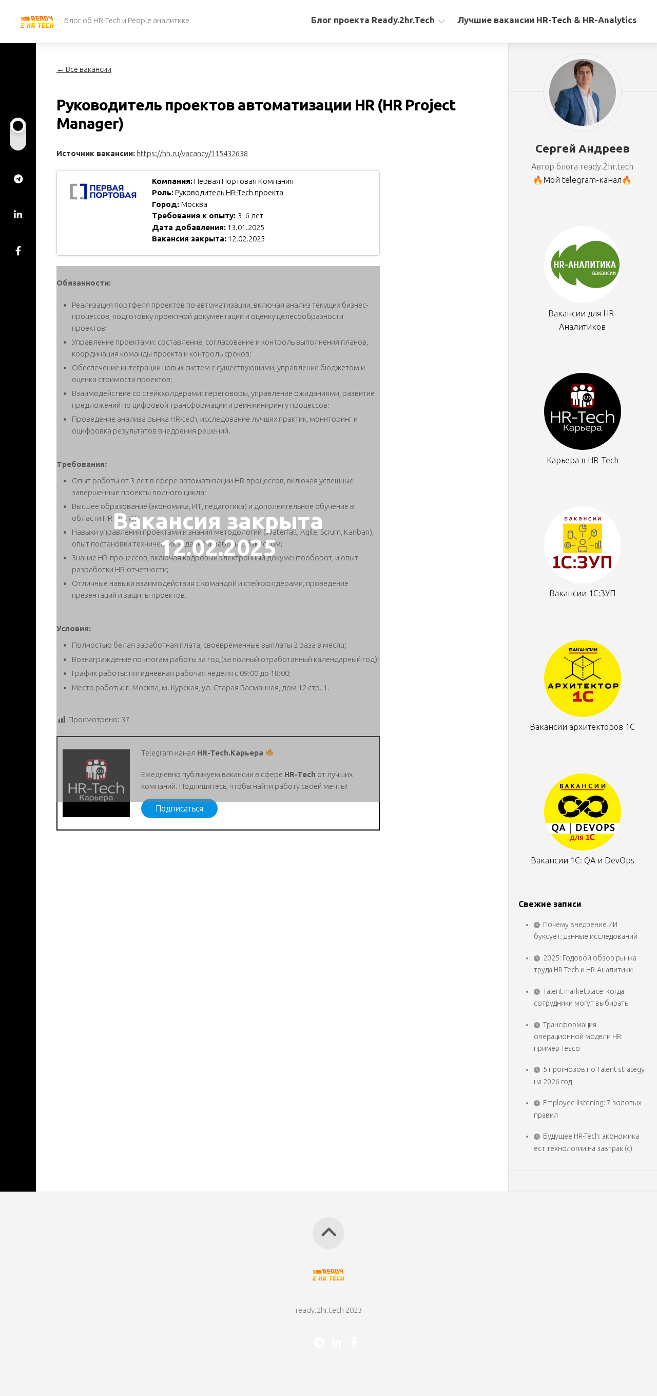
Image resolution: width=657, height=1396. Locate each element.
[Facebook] (18, 251)
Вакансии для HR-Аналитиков (582, 320)
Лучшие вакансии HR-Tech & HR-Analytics (546, 20)
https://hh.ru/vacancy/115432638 (192, 153)
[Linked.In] (18, 215)
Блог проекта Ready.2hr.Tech (373, 20)
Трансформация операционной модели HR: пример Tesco (578, 1036)
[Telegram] (18, 179)
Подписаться (179, 808)
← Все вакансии (83, 69)
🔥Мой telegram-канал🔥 (582, 179)
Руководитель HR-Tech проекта (229, 192)
